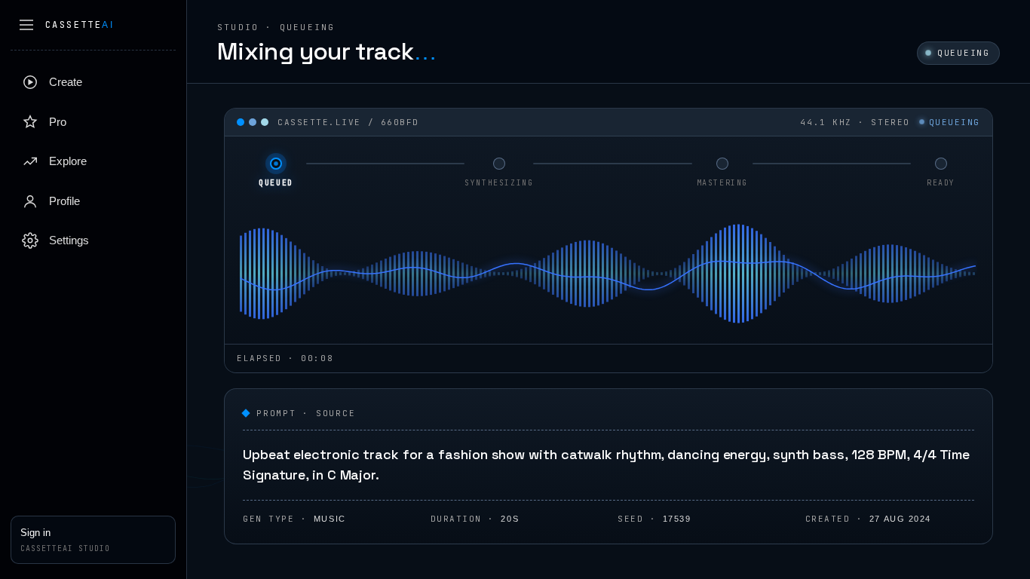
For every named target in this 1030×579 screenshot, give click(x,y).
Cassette (79, 25)
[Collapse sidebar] (26, 25)
